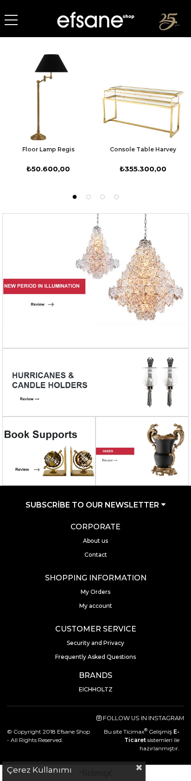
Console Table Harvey (143, 149)
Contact (95, 554)
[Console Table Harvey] (142, 97)
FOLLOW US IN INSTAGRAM (143, 718)
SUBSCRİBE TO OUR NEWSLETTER (93, 505)
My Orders (95, 591)
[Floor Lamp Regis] (48, 97)
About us (95, 540)
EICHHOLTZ (96, 689)
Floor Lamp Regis (48, 149)
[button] (74, 197)
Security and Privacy (95, 642)
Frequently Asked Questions (95, 656)
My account (95, 605)
